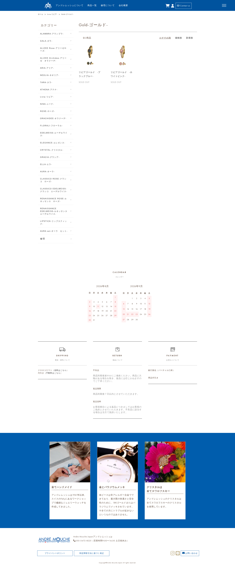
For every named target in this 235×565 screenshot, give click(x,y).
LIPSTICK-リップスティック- (53, 222)
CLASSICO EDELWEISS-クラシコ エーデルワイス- (53, 190)
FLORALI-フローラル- (51, 125)
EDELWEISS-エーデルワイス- (53, 134)
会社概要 (123, 5)
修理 (42, 239)
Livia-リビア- (52, 14)
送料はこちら (60, 370)
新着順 (189, 37)
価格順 (178, 37)
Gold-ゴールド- (67, 14)
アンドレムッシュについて (69, 5)
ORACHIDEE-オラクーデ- (53, 118)
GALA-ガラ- (46, 41)
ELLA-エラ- (46, 164)
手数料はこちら (53, 373)
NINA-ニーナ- (47, 104)
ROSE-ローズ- (47, 111)
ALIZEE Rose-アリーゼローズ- (53, 49)
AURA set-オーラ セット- (54, 231)
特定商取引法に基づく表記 (91, 553)
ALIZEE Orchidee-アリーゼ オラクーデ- (53, 59)
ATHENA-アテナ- (49, 89)
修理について (108, 5)
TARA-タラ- (46, 82)
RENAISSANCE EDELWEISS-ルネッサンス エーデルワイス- (54, 211)
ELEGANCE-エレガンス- (52, 143)
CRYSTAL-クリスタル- (51, 150)
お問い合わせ (191, 553)
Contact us (184, 5)
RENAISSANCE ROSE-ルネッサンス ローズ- (53, 199)
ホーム (40, 14)
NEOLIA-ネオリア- (49, 75)
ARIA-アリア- (47, 68)
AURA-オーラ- (47, 171)
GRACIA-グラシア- (50, 157)
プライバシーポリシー (55, 553)
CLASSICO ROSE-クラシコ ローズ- (53, 180)
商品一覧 (92, 5)
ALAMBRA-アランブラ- (52, 34)
